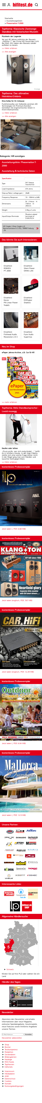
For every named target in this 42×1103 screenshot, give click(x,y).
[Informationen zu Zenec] (32, 875)
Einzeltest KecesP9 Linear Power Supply (11, 301)
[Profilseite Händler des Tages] (21, 997)
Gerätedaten (10, 1054)
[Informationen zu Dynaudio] (21, 837)
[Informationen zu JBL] (9, 857)
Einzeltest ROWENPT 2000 (8, 268)
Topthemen (9, 1064)
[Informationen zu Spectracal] (21, 869)
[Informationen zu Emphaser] (33, 838)
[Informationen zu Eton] (19, 843)
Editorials (9, 1067)
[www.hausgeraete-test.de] (21, 898)
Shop (7, 1044)
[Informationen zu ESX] (9, 844)
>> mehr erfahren (9, 402)
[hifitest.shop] (27, 910)
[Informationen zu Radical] (9, 870)
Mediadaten (10, 1073)
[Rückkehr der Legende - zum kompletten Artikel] (21, 70)
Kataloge (8, 1059)
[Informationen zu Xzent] (20, 875)
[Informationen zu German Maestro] (31, 843)
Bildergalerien (10, 1057)
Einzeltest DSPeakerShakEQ (28, 300)
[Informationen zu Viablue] (9, 877)
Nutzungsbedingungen (14, 1086)
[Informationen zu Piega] (33, 862)
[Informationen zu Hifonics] (33, 850)
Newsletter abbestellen (12, 1038)
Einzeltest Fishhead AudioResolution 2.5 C (11, 334)
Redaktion (9, 1052)
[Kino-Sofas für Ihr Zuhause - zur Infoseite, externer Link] (21, 135)
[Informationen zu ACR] (10, 832)
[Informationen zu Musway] (9, 862)
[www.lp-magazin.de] (15, 910)
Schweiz (10, 969)
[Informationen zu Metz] (30, 856)
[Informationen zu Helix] (21, 850)
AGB (7, 1076)
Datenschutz (10, 1078)
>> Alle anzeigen (9, 51)
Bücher (8, 1047)
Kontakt (8, 1083)
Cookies (8, 1081)
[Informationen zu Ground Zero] (9, 850)
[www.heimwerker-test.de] (33, 898)
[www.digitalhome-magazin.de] (9, 898)
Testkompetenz (11, 1049)
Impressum (9, 1071)
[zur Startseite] (22, 4)
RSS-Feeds (9, 1062)
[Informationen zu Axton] (31, 830)
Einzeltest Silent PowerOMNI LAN (29, 268)
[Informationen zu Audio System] (20, 832)
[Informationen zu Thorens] (33, 869)
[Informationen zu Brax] (9, 838)
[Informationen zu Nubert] (21, 863)
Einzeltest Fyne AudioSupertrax (28, 334)
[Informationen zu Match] (18, 855)
